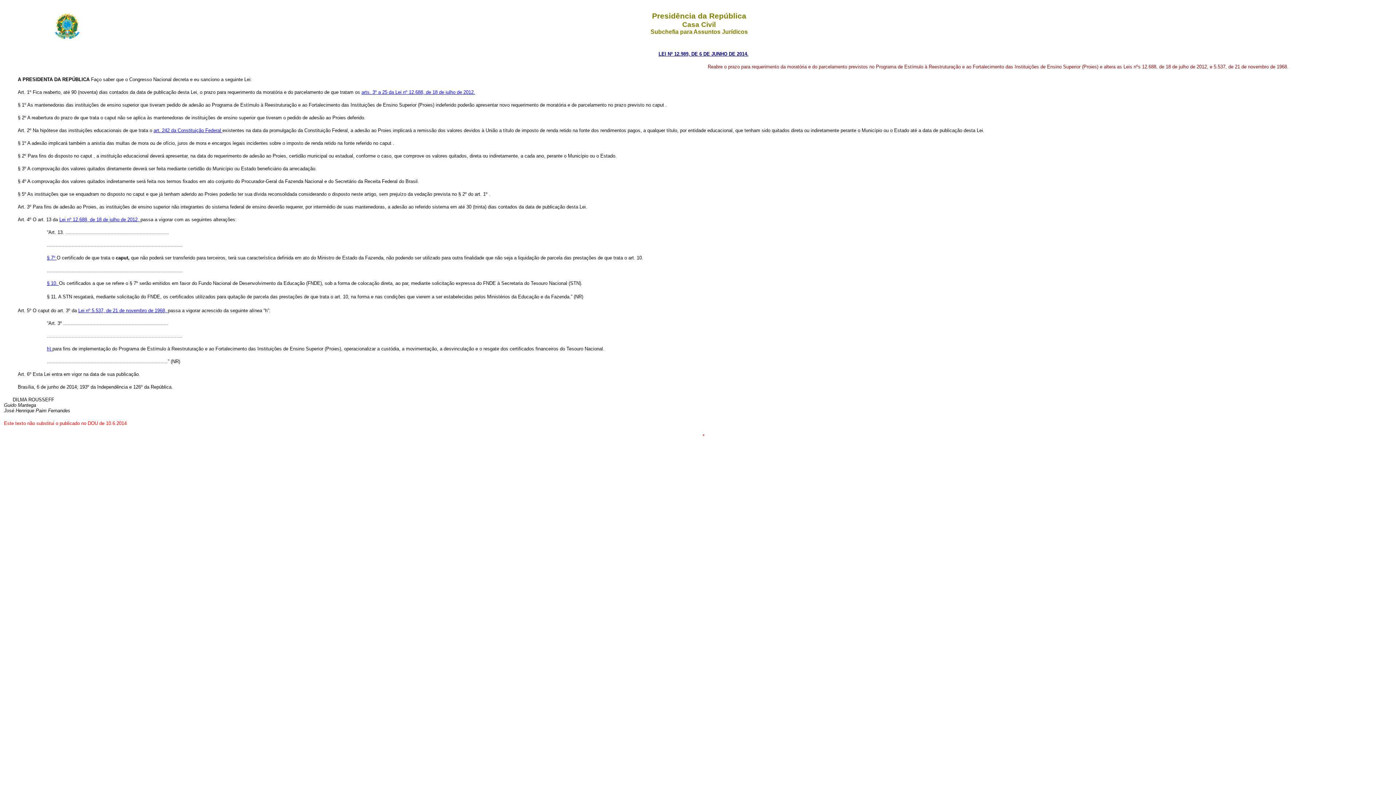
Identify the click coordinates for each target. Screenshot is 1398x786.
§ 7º (52, 258)
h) (49, 349)
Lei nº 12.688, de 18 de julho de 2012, (100, 219)
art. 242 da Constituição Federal (188, 130)
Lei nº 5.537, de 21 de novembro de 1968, (123, 310)
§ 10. (53, 283)
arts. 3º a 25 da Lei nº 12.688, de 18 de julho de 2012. (418, 92)
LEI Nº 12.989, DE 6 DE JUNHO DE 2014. (704, 54)
